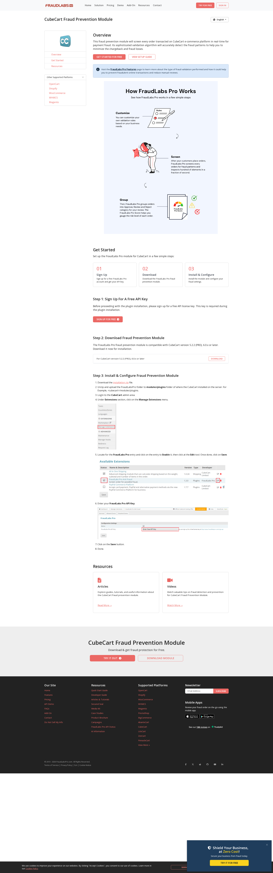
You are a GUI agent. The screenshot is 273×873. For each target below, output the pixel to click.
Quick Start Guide (99, 690)
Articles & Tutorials (100, 699)
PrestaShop (143, 713)
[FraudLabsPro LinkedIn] (222, 764)
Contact (157, 5)
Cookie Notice (85, 765)
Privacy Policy (66, 765)
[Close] (267, 845)
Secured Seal (97, 704)
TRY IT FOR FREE (229, 862)
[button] (65, 77)
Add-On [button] (131, 5)
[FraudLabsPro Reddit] (200, 764)
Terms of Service (51, 765)
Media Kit (95, 708)
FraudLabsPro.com (64, 761)
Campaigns (96, 722)
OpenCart (54, 84)
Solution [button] (99, 5)
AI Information (98, 731)
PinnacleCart (144, 740)
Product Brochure (99, 717)
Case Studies (97, 713)
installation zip (121, 382)
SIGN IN (222, 5)
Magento (54, 102)
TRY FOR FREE (205, 5)
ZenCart (142, 736)
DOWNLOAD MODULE (160, 658)
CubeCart (142, 726)
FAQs (46, 708)
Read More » (105, 605)
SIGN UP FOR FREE (107, 319)
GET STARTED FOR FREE (109, 56)
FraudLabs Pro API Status (103, 726)
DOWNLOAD (217, 358)
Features (48, 695)
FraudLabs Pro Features (123, 69)
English (220, 19)
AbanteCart (143, 722)
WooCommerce (57, 93)
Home (88, 5)
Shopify (53, 88)
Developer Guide (99, 695)
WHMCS (53, 97)
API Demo (49, 704)
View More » (144, 745)
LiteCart (142, 731)
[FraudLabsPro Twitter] (193, 764)
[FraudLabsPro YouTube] (215, 764)
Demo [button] (120, 5)
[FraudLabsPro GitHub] (207, 764)
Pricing (110, 5)
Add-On (48, 713)
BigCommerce (145, 717)
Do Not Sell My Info (53, 722)
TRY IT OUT (111, 658)
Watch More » (175, 605)
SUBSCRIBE (221, 691)
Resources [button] (144, 5)
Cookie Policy (32, 868)
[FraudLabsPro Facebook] (185, 764)
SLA (75, 765)
